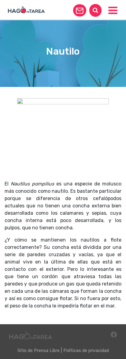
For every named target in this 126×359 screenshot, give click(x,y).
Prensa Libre (47, 350)
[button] (79, 10)
